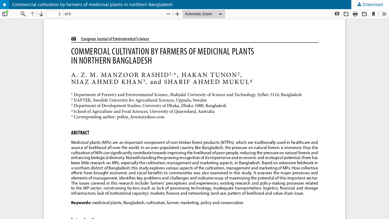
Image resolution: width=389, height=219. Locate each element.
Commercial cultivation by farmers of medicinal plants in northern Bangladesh (92, 4)
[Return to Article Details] (4, 4)
